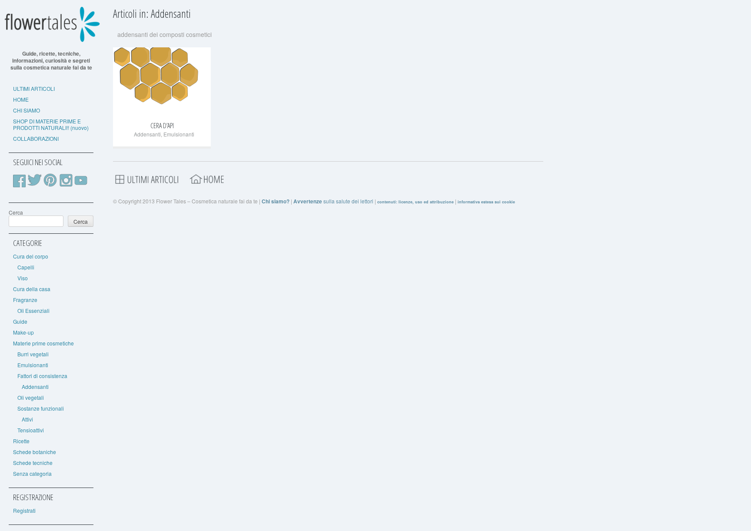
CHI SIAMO (26, 110)
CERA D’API (162, 125)
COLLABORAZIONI (36, 138)
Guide (20, 321)
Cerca (16, 212)
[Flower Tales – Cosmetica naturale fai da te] (51, 40)
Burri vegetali (33, 354)
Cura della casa (31, 288)
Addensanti (35, 386)
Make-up (23, 332)
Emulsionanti (32, 364)
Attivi (27, 419)
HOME (21, 99)
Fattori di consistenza (42, 375)
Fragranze (25, 299)
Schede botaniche (34, 451)
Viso (22, 278)
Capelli (25, 267)
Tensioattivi (30, 430)
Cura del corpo (30, 256)
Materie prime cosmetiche (43, 343)
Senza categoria (32, 473)
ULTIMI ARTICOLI (34, 88)
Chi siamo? (275, 201)
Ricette (21, 441)
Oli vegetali (30, 397)
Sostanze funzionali (40, 408)
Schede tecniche (33, 462)
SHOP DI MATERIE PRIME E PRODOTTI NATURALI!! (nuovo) (51, 124)
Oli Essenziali (33, 310)
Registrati (24, 510)
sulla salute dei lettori (333, 201)
